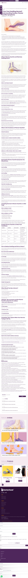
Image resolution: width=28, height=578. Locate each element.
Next (2, 483)
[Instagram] (1, 492)
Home (2, 8)
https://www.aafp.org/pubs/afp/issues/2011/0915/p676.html (9, 368)
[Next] (27, 1)
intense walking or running (7, 209)
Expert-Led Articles (3, 502)
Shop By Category (3, 498)
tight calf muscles (12, 102)
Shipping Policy (3, 509)
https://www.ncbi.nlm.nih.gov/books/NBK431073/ (12, 363)
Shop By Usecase (3, 497)
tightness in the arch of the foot (15, 174)
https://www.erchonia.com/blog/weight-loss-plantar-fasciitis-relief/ (12, 391)
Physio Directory (3, 503)
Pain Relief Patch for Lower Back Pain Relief (8, 401)
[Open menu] (1, 2)
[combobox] (14, 568)
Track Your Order (3, 504)
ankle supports (9, 329)
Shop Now (17, 0)
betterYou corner (3, 558)
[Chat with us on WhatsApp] (2, 576)
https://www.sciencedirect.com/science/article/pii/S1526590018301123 (11, 380)
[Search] (22, 2)
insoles (5, 329)
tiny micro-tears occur (6, 112)
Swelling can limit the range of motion (7, 195)
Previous (3, 464)
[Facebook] (3, 492)
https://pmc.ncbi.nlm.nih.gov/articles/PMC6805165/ (11, 372)
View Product (7, 481)
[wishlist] (25, 2)
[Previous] (0, 1)
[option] (14, 569)
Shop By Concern (3, 496)
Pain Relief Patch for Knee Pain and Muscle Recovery (10, 407)
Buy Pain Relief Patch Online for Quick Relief (8, 404)
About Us (2, 553)
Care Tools (2, 551)
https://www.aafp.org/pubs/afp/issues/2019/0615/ (11, 365)
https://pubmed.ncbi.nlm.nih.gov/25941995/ (9, 389)
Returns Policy (3, 510)
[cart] (26, 2)
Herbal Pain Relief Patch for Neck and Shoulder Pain (10, 410)
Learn (4, 8)
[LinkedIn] (4, 492)
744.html (19, 365)
